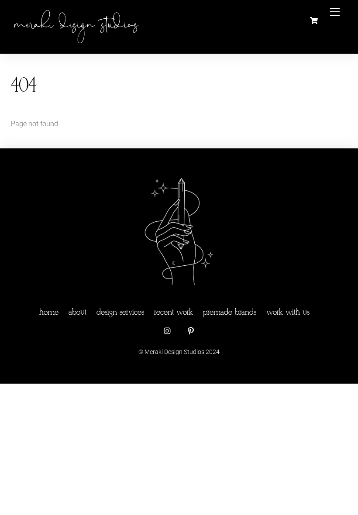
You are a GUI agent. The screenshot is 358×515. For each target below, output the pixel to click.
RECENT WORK (173, 312)
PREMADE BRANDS (229, 312)
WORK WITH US (288, 312)
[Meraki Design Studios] (76, 43)
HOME (49, 312)
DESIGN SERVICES (120, 312)
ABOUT (77, 312)
